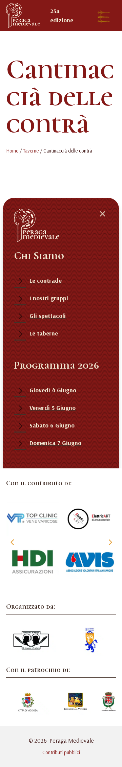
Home (12, 150)
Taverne (31, 150)
